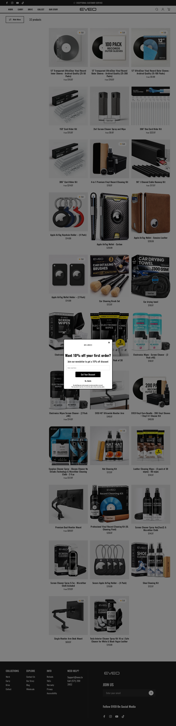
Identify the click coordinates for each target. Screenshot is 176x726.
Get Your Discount (88, 374)
